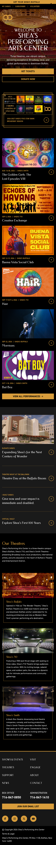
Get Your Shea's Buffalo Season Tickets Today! (26, 4)
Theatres (8, 767)
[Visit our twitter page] (24, 819)
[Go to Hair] (51, 301)
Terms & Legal (8, 833)
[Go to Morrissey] (51, 343)
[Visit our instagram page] (14, 819)
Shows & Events (12, 759)
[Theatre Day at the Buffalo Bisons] (51, 478)
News (5, 783)
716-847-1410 (39, 797)
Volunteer (35, 6)
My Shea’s (6, 6)
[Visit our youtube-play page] (33, 819)
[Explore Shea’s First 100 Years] (51, 523)
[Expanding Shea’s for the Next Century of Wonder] (51, 452)
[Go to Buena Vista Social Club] (51, 259)
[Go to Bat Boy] (51, 384)
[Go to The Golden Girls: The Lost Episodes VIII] (51, 172)
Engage (35, 767)
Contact (36, 783)
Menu (45, 16)
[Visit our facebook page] (5, 819)
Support (8, 775)
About (34, 775)
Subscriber (20, 6)
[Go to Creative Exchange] (51, 218)
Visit (33, 759)
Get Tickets (28, 71)
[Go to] (46, 120)
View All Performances (26, 396)
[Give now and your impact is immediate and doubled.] (51, 498)
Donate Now (28, 79)
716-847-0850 (11, 797)
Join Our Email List (28, 806)
